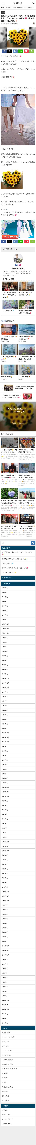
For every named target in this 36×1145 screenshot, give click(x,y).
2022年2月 (5, 832)
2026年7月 (5, 592)
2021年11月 (5, 846)
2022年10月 (5, 796)
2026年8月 (5, 587)
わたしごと (5, 1046)
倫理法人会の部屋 (7, 1064)
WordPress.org (6, 1123)
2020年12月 (5, 891)
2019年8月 (5, 964)
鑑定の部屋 (5, 1100)
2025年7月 (5, 646)
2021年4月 (5, 873)
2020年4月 (5, 927)
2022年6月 (5, 814)
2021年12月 (5, 841)
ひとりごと (5, 1041)
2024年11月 (5, 683)
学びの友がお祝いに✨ (9, 572)
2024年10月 (5, 687)
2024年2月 (5, 724)
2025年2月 (5, 669)
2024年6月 (5, 705)
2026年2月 (5, 615)
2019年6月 (5, 973)
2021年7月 (5, 859)
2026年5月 (5, 601)
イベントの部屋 (7, 1050)
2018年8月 (5, 1018)
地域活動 (4, 1073)
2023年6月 (5, 760)
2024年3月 (5, 719)
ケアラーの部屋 (7, 1055)
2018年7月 (5, 1023)
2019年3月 (5, 986)
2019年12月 (5, 946)
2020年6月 (5, 918)
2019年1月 (5, 995)
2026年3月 (5, 610)
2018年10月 (5, 1009)
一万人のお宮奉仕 (7, 1059)
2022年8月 (5, 805)
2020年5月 (5, 923)
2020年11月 (5, 896)
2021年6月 (5, 864)
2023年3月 (5, 773)
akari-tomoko (18, 268)
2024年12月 (5, 678)
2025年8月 (5, 642)
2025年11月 (5, 628)
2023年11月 (5, 737)
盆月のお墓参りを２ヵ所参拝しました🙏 (14, 559)
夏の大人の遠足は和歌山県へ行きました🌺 (15, 568)
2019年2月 (5, 991)
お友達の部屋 (6, 1032)
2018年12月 (5, 1000)
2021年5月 (5, 869)
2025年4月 (5, 660)
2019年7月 (5, 968)
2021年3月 (5, 878)
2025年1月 (5, 674)
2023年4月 (5, 769)
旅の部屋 (4, 1077)
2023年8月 (5, 751)
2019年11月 (5, 950)
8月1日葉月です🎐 (7, 563)
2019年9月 (5, 959)
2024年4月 (5, 714)
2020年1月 (5, 941)
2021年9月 (5, 855)
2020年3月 (5, 932)
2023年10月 (5, 742)
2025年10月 (5, 633)
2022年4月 (5, 823)
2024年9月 (5, 692)
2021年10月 (5, 850)
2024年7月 (5, 701)
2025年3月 (5, 665)
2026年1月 (5, 619)
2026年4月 (5, 606)
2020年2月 (5, 937)
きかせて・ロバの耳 (8, 1037)
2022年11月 (5, 792)
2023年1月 (5, 782)
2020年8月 (5, 909)
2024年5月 (5, 710)
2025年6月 (5, 651)
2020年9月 (5, 905)
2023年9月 (5, 746)
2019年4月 (5, 982)
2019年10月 (5, 955)
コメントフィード (7, 1119)
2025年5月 (5, 656)
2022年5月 (5, 819)
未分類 (3, 12)
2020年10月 (5, 900)
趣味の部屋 (5, 1096)
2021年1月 (5, 887)
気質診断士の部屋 (7, 1087)
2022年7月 (5, 810)
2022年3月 (5, 828)
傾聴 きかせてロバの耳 (9, 1068)
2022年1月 (5, 837)
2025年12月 (5, 624)
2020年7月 (5, 914)
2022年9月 (5, 801)
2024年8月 (5, 696)
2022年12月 (5, 787)
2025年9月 (5, 637)
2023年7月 (5, 755)
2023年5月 (5, 764)
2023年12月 (5, 733)
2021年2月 (5, 882)
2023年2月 (5, 778)
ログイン (4, 1110)
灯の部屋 (4, 1091)
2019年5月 (5, 977)
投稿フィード (6, 1114)
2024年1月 (5, 728)
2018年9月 (5, 1014)
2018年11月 (5, 1005)
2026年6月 (5, 597)
